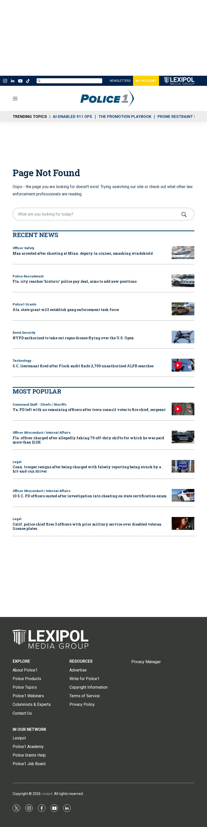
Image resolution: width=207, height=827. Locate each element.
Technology (22, 361)
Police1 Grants (24, 304)
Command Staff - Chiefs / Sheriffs (39, 404)
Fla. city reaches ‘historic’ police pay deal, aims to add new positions (75, 281)
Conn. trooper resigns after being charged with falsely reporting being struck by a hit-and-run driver (87, 469)
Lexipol (47, 794)
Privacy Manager (146, 661)
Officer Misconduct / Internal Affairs (41, 432)
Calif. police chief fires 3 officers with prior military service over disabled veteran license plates (87, 526)
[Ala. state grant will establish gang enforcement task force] (183, 308)
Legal (17, 462)
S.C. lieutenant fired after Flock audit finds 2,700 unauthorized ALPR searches (83, 366)
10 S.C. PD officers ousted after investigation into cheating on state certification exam (90, 496)
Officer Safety (23, 248)
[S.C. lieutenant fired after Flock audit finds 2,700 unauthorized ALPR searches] (183, 365)
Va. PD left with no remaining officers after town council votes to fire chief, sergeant (89, 409)
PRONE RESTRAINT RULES (182, 116)
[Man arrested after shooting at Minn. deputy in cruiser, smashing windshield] (183, 252)
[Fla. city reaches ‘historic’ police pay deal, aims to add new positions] (183, 280)
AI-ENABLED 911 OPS (72, 116)
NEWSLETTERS (120, 81)
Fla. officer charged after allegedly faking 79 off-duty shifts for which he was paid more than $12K (88, 440)
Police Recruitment (28, 276)
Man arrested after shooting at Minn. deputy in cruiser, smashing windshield (83, 253)
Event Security (24, 332)
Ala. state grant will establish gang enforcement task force (66, 309)
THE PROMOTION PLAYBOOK (124, 116)
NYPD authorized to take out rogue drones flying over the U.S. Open (73, 337)
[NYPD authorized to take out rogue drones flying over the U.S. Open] (183, 337)
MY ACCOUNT (146, 81)
